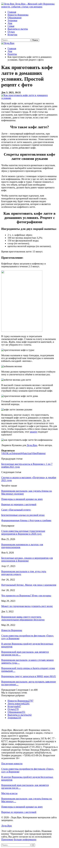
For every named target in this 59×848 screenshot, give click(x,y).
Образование (15, 17)
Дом (10, 23)
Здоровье (12, 20)
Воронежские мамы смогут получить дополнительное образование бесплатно (23, 618)
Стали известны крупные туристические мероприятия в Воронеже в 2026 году (23, 532)
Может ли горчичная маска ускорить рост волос (27, 606)
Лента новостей (19, 703)
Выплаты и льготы (18, 29)
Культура (12, 34)
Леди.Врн (32, 445)
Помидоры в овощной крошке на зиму (22, 806)
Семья (11, 26)
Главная (12, 12)
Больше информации (25, 839)
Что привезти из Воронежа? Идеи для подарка (26, 595)
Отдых (11, 31)
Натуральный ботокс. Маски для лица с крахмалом (28, 585)
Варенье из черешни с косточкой (18, 812)
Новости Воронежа (18, 14)
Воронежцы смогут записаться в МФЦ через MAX (28, 676)
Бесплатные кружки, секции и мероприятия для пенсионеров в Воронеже (27, 559)
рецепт (33, 431)
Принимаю (7, 839)
